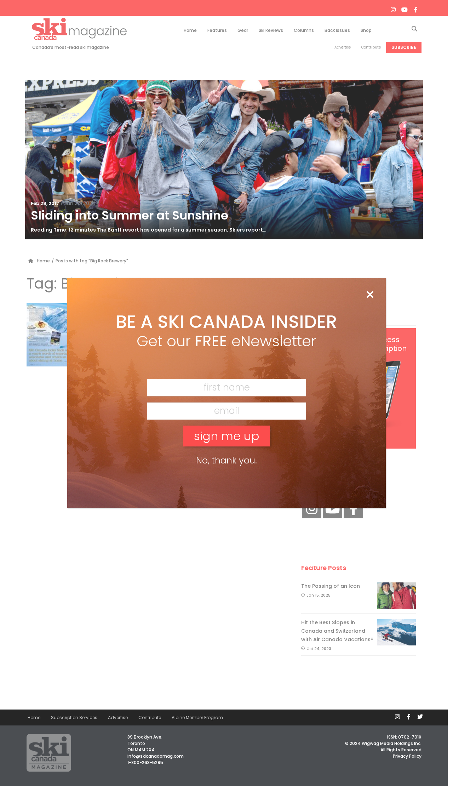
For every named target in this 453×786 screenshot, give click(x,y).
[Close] (370, 295)
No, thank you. (226, 460)
